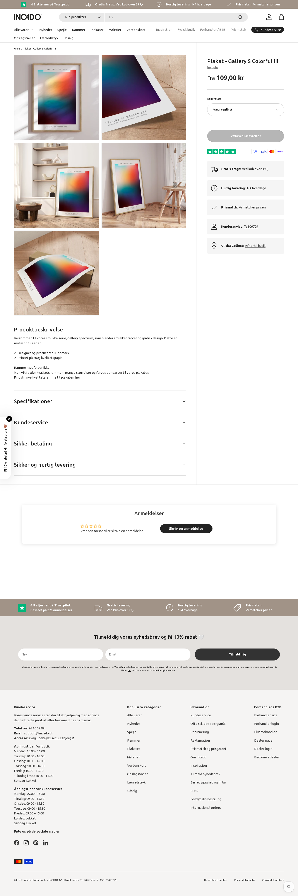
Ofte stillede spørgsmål (208, 723)
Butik (194, 791)
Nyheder (45, 30)
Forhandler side (265, 715)
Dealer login (263, 749)
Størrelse (214, 98)
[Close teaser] (9, 419)
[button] (281, 17)
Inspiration (164, 29)
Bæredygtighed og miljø (208, 782)
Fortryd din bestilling (205, 799)
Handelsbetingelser (215, 880)
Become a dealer (266, 757)
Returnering (199, 732)
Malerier (115, 30)
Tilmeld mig (237, 654)
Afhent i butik (255, 245)
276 (59, 610)
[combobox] (153, 17)
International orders (205, 807)
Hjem (17, 48)
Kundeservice (200, 715)
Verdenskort (136, 30)
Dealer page (263, 740)
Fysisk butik (186, 29)
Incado (212, 68)
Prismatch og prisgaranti (208, 749)
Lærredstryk (49, 38)
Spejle (62, 30)
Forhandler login (266, 723)
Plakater (97, 30)
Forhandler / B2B (212, 29)
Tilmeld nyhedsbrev (205, 774)
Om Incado (198, 757)
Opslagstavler (24, 38)
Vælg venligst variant (246, 135)
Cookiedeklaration (273, 880)
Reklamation (200, 740)
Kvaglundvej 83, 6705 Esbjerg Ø (51, 738)
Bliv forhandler (265, 732)
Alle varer (21, 30)
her (77, 377)
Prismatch (238, 29)
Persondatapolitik (244, 880)
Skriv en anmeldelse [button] (186, 529)
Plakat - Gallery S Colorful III (40, 48)
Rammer (78, 30)
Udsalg (68, 38)
